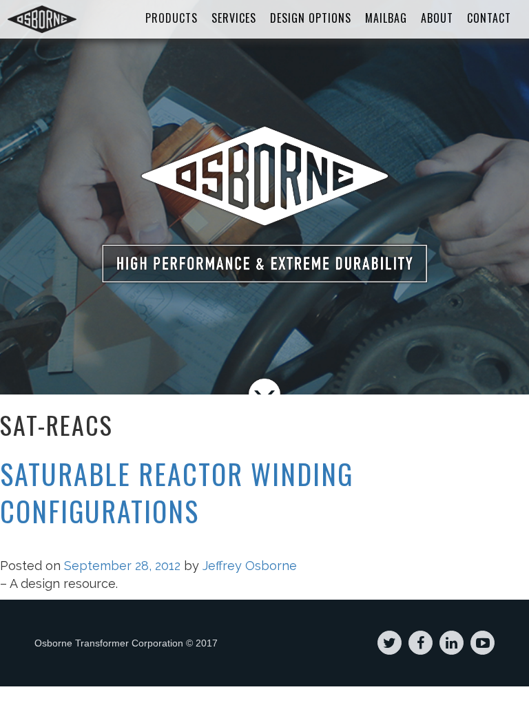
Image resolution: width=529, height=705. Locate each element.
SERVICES (233, 18)
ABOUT (437, 18)
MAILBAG (386, 18)
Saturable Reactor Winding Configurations (176, 492)
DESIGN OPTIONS (310, 18)
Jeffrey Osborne (250, 565)
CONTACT (489, 18)
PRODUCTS (171, 18)
